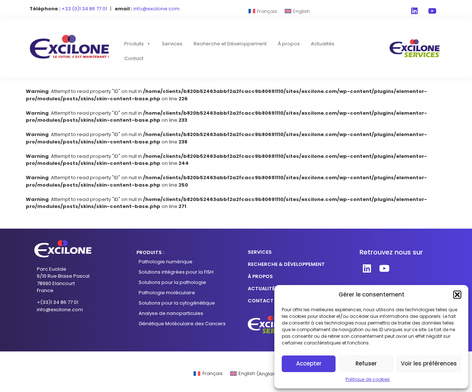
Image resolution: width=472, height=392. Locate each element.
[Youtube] (432, 11)
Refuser (366, 363)
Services (172, 43)
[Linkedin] (414, 11)
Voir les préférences (429, 363)
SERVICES (260, 252)
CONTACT (261, 300)
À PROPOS (260, 276)
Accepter (309, 363)
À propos (289, 43)
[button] (457, 294)
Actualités (322, 43)
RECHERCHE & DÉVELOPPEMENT (286, 264)
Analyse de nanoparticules (171, 313)
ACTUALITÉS (263, 288)
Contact (133, 58)
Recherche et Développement (230, 43)
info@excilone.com (60, 309)
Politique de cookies (368, 379)
